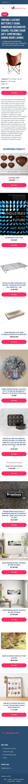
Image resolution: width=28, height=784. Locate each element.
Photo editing (12, 79)
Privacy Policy (11, 781)
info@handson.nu (5, 2)
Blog (5, 758)
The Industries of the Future (14, 238)
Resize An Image (8, 751)
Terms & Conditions (18, 779)
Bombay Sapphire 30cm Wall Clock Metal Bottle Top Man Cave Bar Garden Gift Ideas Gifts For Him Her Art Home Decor (14, 391)
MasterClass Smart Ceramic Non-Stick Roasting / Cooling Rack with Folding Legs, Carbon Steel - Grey (14, 285)
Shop (4, 14)
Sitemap (18, 781)
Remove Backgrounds (10, 755)
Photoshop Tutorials (10, 748)
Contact (10, 779)
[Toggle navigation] (3, 8)
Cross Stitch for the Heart (14, 466)
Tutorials (19, 79)
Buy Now (14, 93)
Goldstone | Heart (14, 178)
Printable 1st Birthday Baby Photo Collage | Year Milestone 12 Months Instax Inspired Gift (14, 705)
